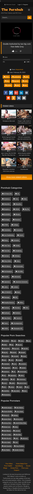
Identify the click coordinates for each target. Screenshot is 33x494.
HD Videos (7, 266)
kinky (16, 427)
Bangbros (7, 209)
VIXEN (6, 328)
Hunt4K (6, 276)
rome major (7, 442)
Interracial (17, 276)
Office (21, 302)
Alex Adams (19, 407)
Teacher (18, 318)
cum (15, 364)
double (9, 85)
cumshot (23, 364)
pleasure (24, 438)
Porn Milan (9, 463)
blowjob (23, 352)
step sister (16, 391)
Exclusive (16, 240)
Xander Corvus (18, 450)
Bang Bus (18, 204)
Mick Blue (18, 434)
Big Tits (27, 209)
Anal (7, 76)
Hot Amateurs (8, 271)
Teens (6, 323)
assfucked (17, 76)
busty (24, 356)
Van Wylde (7, 450)
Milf (16, 297)
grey (18, 85)
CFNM (6, 224)
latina (22, 375)
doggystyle (7, 367)
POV (26, 307)
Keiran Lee (7, 427)
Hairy (18, 261)
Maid (18, 292)
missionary (22, 379)
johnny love (19, 419)
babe (5, 344)
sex (27, 387)
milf (13, 379)
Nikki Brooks (7, 438)
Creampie (19, 230)
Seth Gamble (7, 446)
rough (20, 387)
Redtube (17, 313)
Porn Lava (25, 468)
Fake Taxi (7, 245)
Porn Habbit (8, 466)
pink (16, 438)
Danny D (6, 415)
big (8, 81)
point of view (22, 383)
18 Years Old (8, 193)
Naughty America (9, 302)
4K (18, 193)
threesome (7, 394)
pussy (12, 387)
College (16, 224)
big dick (25, 348)
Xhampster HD (18, 328)
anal (14, 341)
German (6, 256)
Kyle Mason (7, 430)
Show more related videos (16, 177)
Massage (6, 297)
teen (25, 391)
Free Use (6, 250)
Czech (21, 235)
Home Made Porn (21, 463)
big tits (5, 352)
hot (5, 375)
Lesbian (15, 287)
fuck (16, 367)
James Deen (7, 419)
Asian (21, 341)
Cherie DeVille (8, 411)
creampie (6, 364)
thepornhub (19, 69)
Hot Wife (20, 271)
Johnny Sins (7, 423)
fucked (23, 367)
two (26, 85)
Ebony (6, 240)
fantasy (15, 415)
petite (12, 383)
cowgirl (20, 360)
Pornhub (6, 307)
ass (29, 341)
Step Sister (7, 318)
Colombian (7, 230)
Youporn (16, 470)
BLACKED (7, 214)
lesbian (6, 379)
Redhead (6, 313)
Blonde (18, 214)
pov (5, 387)
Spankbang (19, 466)
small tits (6, 391)
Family (17, 245)
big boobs (6, 348)
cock (25, 81)
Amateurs (7, 199)
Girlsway (17, 256)
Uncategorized (17, 323)
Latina (6, 287)
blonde (14, 352)
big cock (16, 81)
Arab (25, 199)
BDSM (17, 209)
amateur (6, 341)
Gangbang (18, 250)
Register (25, 4)
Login (19, 4)
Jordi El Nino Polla (20, 423)
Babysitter (7, 204)
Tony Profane (20, 446)
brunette (15, 356)
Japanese (7, 281)
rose (16, 442)
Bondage (6, 219)
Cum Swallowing (9, 235)
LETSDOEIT (7, 292)
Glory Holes (7, 261)
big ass (20, 344)
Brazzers (17, 219)
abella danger (8, 407)
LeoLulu (17, 430)
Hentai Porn (14, 468)
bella (26, 76)
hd (14, 371)
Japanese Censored (21, 281)
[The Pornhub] (13, 10)
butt (5, 360)
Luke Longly (7, 434)
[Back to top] (27, 489)
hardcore (6, 371)
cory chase (20, 411)
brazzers (6, 356)
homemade (23, 371)
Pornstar (17, 307)
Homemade (19, 266)
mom (5, 383)
